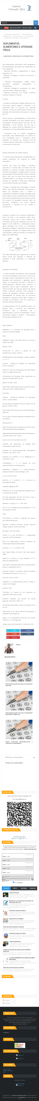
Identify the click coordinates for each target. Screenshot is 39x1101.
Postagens (7, 1000)
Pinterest (14, 637)
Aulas (4, 28)
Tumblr (29, 634)
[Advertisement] (21, 15)
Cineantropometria (15, 941)
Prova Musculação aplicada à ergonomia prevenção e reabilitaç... (19, 713)
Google (14, 634)
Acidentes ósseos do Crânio (17, 933)
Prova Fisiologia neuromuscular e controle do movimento (19, 742)
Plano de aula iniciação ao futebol (13, 967)
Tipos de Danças (14, 893)
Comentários (7, 1003)
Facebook (28, 630)
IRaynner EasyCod (8, 1070)
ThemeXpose (22, 1097)
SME (4, 1072)
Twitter (14, 630)
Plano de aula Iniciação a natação (13, 927)
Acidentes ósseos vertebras (17, 910)
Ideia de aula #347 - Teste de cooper (18, 28)
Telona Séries (6, 1069)
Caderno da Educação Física (19, 1095)
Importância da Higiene (16, 919)
